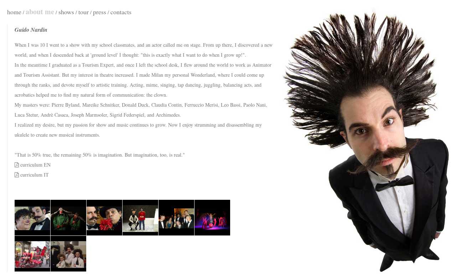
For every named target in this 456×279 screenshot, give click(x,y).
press (99, 11)
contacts (120, 11)
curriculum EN (35, 164)
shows (66, 11)
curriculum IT (34, 174)
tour (83, 11)
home (14, 11)
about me (40, 11)
